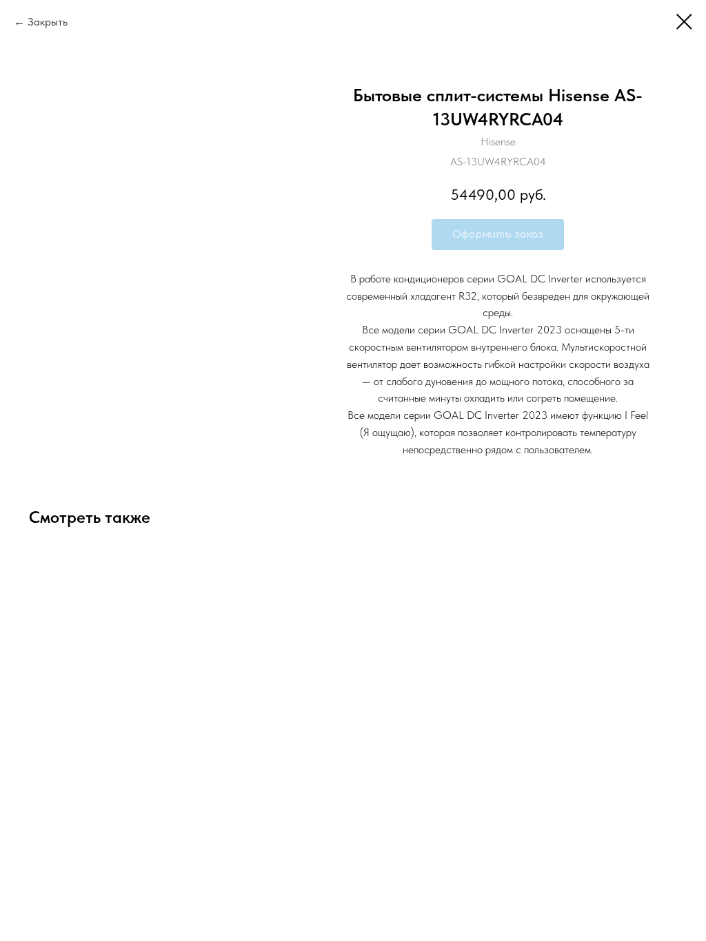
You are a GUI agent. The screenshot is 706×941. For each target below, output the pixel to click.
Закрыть (48, 21)
